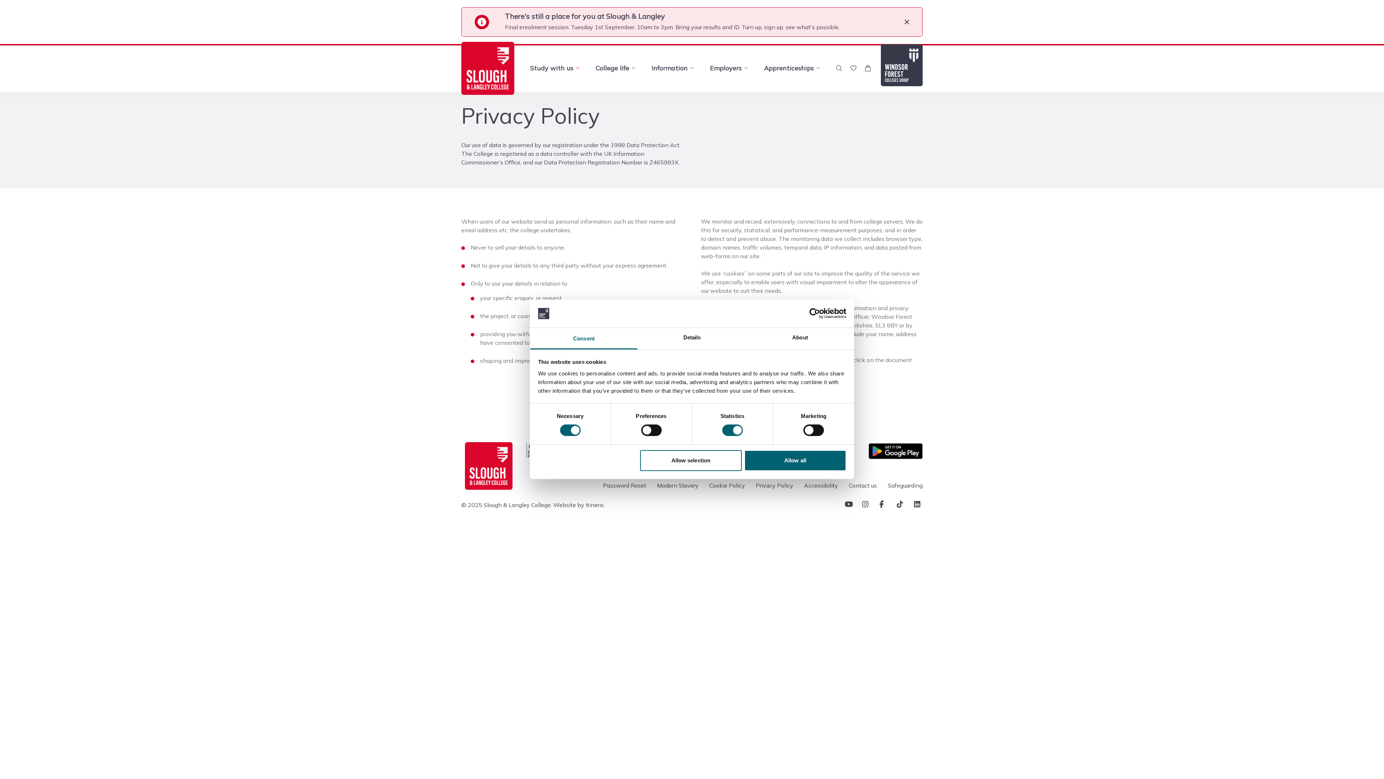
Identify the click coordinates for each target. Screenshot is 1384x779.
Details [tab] (692, 337)
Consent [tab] (584, 338)
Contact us (863, 485)
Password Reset (624, 485)
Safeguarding (905, 485)
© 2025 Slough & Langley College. (506, 505)
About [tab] (800, 337)
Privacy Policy (774, 485)
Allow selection (691, 460)
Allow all (795, 460)
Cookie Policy (727, 485)
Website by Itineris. (579, 505)
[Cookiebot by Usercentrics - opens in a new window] (814, 313)
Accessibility (821, 485)
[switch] (651, 430)
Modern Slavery (677, 485)
